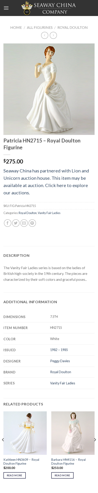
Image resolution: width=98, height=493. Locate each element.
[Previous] (3, 449)
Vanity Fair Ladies (49, 213)
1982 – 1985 (59, 350)
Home (16, 27)
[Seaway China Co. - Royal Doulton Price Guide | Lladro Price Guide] (49, 8)
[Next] (95, 449)
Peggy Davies (60, 361)
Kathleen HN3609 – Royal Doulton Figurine (21, 462)
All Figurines (40, 27)
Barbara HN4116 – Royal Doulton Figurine (68, 462)
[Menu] (6, 7)
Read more (14, 475)
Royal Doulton (72, 27)
